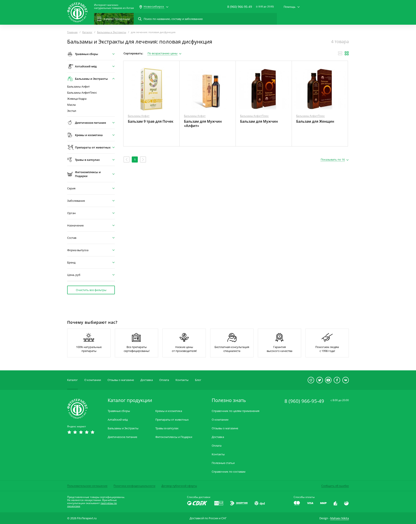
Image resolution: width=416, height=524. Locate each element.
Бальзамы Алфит (78, 86)
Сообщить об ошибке (335, 486)
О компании (92, 380)
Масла (71, 105)
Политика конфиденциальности (134, 486)
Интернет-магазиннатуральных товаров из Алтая (114, 6)
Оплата (164, 380)
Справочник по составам (228, 472)
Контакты (182, 380)
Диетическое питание (122, 437)
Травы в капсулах (167, 428)
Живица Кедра (76, 99)
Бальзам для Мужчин (259, 121)
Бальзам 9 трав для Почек (150, 121)
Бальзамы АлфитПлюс (82, 92)
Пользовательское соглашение (87, 486)
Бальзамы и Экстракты (123, 428)
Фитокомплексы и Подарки (173, 437)
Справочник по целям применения (235, 411)
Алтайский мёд (118, 419)
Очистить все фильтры (91, 290)
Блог (198, 380)
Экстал (71, 111)
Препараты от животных (172, 419)
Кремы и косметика (168, 411)
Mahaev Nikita (339, 518)
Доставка (146, 380)
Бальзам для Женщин (315, 121)
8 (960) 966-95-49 (239, 7)
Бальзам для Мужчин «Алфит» (203, 123)
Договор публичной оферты (179, 486)
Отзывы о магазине (120, 380)
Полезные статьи (223, 463)
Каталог (72, 380)
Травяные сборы (119, 411)
